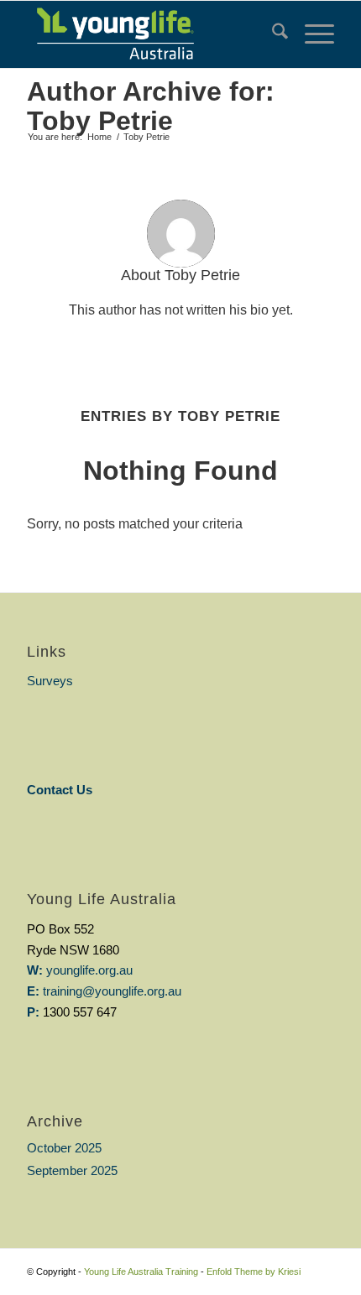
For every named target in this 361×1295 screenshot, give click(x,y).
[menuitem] (271, 34)
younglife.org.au (89, 970)
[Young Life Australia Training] (149, 34)
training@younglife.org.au (112, 991)
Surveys (50, 681)
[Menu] (311, 34)
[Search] (271, 34)
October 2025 (64, 1148)
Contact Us (59, 790)
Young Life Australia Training (141, 1271)
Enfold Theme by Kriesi (254, 1271)
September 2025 (72, 1170)
